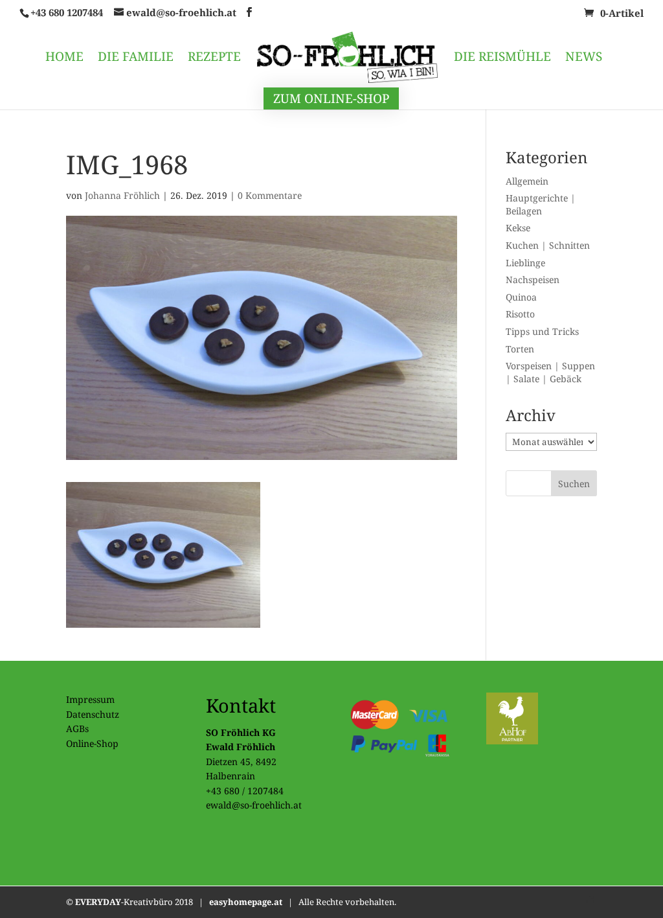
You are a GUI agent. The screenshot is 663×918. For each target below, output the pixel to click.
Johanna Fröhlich (122, 195)
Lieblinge (525, 263)
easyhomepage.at (245, 902)
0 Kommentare (270, 195)
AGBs (77, 728)
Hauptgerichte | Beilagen (541, 204)
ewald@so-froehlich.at (254, 805)
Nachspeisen (532, 279)
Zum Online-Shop (331, 98)
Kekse (518, 228)
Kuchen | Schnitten (548, 245)
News (583, 58)
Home (64, 58)
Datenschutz (92, 714)
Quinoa (521, 297)
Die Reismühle (502, 58)
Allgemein (527, 181)
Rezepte (214, 58)
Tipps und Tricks (542, 331)
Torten (520, 349)
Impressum (90, 699)
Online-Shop (92, 743)
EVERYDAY (98, 902)
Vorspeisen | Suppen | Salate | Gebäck (550, 372)
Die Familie (136, 58)
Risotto (520, 314)
